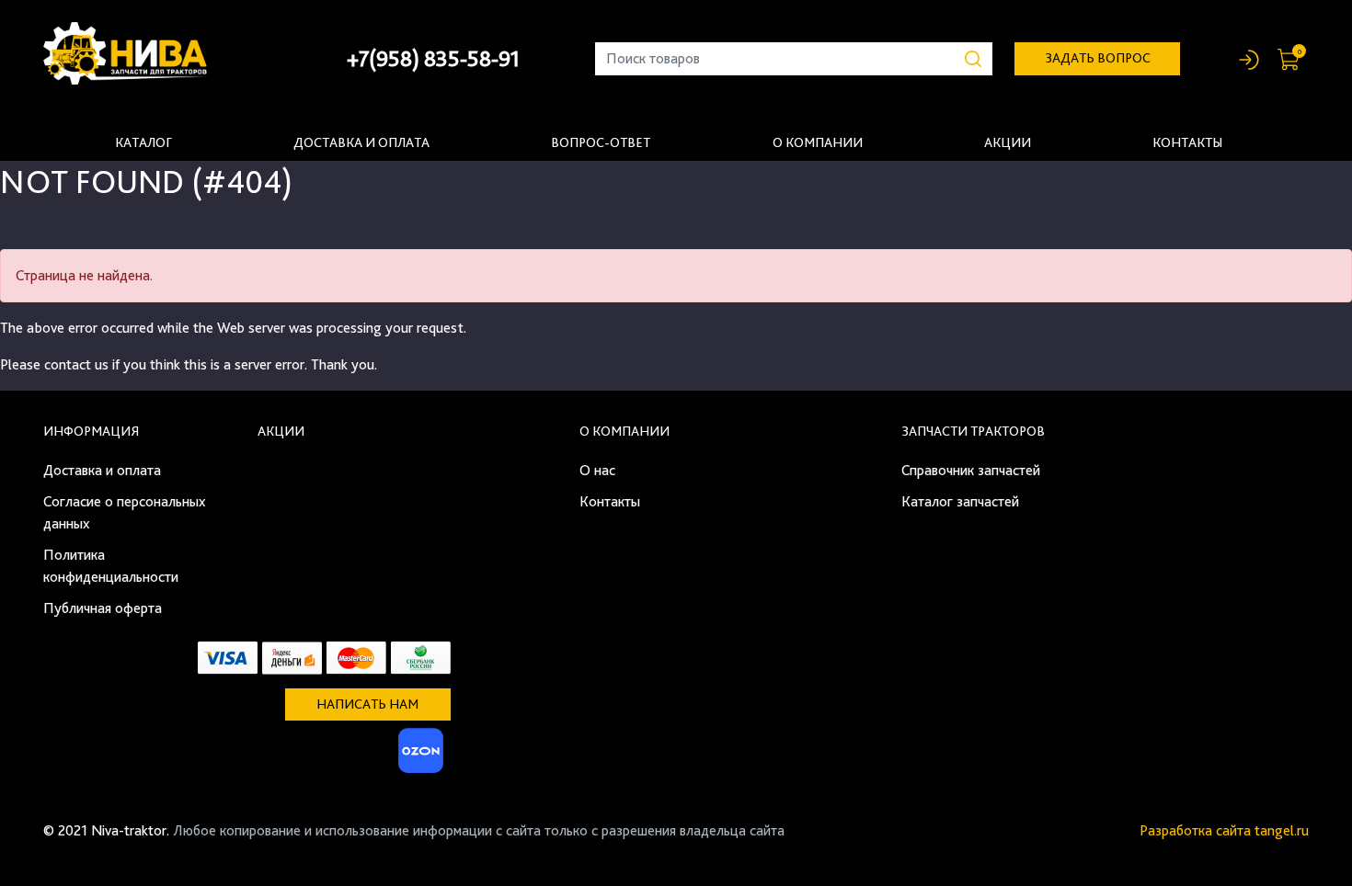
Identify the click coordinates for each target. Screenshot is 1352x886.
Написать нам (367, 704)
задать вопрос (1098, 58)
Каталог (143, 142)
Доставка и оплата (361, 142)
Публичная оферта (102, 608)
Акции (1007, 142)
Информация (91, 431)
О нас (597, 470)
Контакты (1187, 142)
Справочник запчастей (970, 470)
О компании (818, 142)
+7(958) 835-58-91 (433, 58)
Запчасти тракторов (973, 431)
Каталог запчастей (960, 501)
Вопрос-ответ (600, 142)
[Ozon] (418, 756)
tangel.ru (1282, 830)
